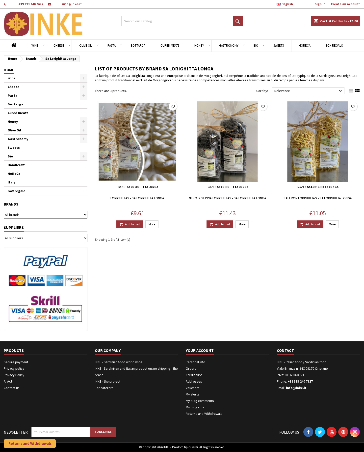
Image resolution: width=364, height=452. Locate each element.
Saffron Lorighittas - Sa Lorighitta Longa (318, 198)
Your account (200, 350)
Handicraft (16, 165)
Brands (11, 204)
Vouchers (193, 388)
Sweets (278, 45)
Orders (191, 368)
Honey (199, 45)
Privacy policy (14, 368)
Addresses (194, 381)
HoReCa (305, 45)
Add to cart (130, 224)
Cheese (58, 45)
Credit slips (194, 375)
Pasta (111, 45)
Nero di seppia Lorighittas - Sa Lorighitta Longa (227, 198)
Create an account (345, 4)
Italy (11, 182)
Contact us (12, 388)
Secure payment (16, 362)
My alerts (192, 394)
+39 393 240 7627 (30, 4)
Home (9, 69)
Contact (285, 350)
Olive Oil (85, 45)
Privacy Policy (14, 375)
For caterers (104, 388)
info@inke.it (72, 4)
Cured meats (169, 45)
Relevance (308, 91)
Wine (34, 45)
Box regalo (334, 45)
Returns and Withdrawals (204, 413)
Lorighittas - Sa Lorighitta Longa (137, 198)
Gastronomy (228, 45)
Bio (256, 45)
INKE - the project (107, 381)
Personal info (195, 362)
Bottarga (138, 45)
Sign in (320, 4)
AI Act (8, 381)
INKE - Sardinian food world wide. (119, 362)
